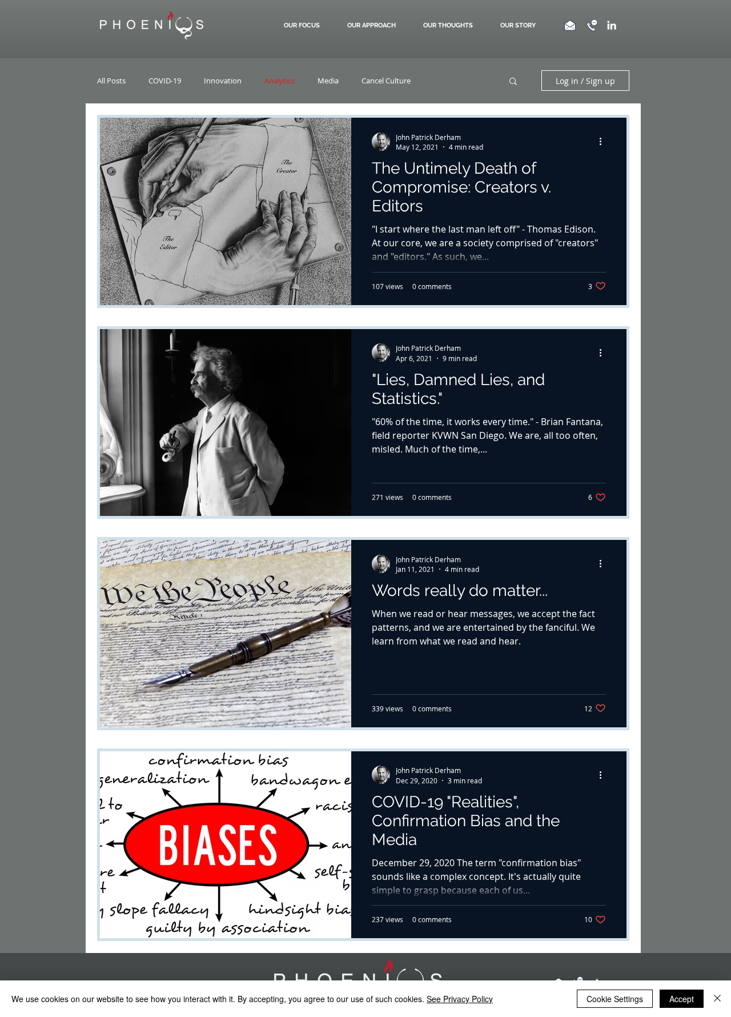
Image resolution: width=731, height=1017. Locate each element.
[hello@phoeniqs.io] (570, 25)
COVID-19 (164, 80)
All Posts (111, 80)
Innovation (223, 80)
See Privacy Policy (460, 998)
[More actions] (604, 142)
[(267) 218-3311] (592, 25)
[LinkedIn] (611, 25)
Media (328, 80)
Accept (681, 998)
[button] (374, 25)
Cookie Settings (615, 998)
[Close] (717, 999)
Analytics (279, 80)
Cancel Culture (386, 80)
